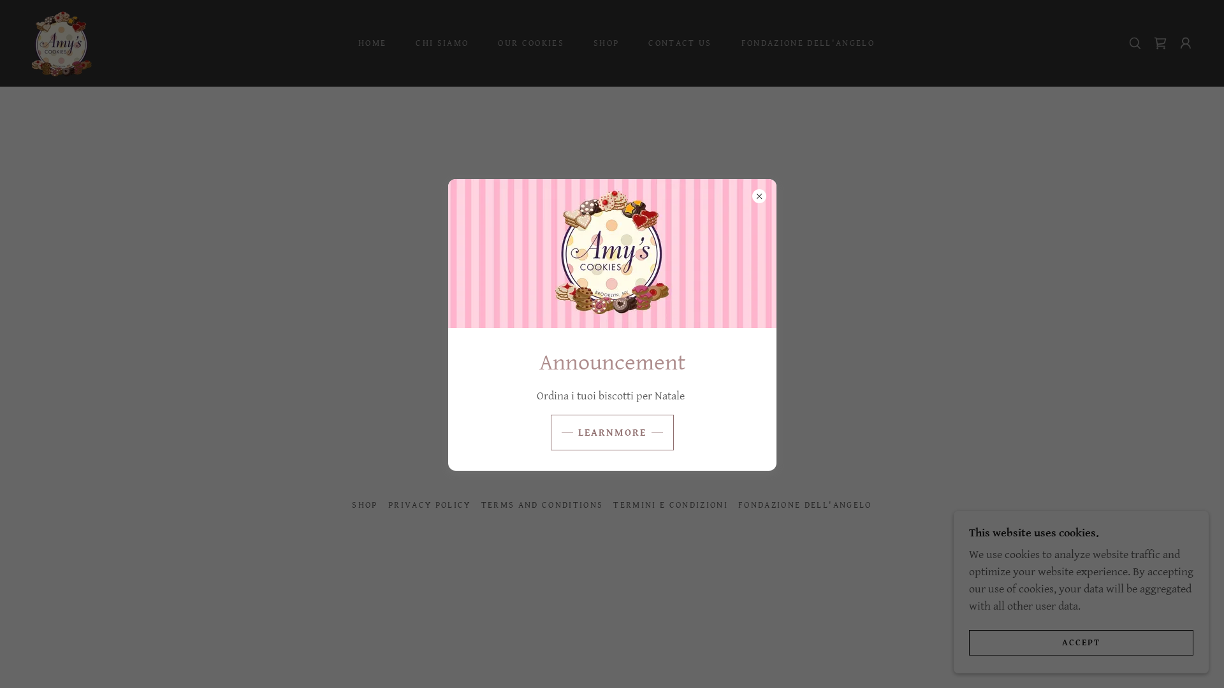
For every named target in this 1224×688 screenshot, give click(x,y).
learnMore (612, 433)
